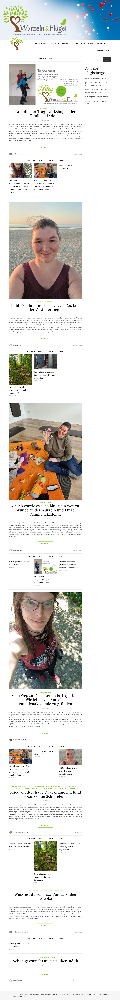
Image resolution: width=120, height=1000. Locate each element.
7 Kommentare (77, 932)
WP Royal (22, 996)
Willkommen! (40, 44)
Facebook (22, 994)
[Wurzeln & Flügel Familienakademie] (16, 44)
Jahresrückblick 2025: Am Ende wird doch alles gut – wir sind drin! (45, 375)
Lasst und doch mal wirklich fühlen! (96, 78)
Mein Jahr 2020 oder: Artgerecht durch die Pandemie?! (18, 390)
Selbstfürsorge (68, 788)
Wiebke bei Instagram (31, 994)
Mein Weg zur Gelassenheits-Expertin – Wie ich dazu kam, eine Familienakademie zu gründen (19, 186)
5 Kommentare (77, 740)
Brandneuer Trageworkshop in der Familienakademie (46, 113)
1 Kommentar (78, 832)
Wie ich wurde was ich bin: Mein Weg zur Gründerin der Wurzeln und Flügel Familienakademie (45, 510)
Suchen (107, 60)
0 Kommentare (77, 154)
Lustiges (31, 891)
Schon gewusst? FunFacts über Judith (45, 960)
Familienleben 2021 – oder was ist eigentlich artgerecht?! (69, 847)
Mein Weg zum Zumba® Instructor (96, 97)
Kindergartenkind (23, 788)
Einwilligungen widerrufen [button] (101, 994)
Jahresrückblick (39, 302)
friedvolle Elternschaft (67, 786)
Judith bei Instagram (44, 994)
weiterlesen (45, 147)
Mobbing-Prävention (40, 788)
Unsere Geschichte (55, 891)
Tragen (52, 108)
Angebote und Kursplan (72, 44)
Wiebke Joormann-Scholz (20, 154)
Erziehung (52, 786)
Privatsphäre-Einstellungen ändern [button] (60, 994)
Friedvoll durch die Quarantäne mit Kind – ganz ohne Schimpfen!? (68, 565)
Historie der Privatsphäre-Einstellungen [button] (82, 994)
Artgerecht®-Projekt (97, 44)
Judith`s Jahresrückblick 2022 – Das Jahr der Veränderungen (45, 307)
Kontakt (99, 50)
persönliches (42, 108)
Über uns (53, 44)
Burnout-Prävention (38, 786)
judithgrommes (17, 345)
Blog (108, 50)
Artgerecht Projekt (20, 786)
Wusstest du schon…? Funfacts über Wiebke (46, 896)
